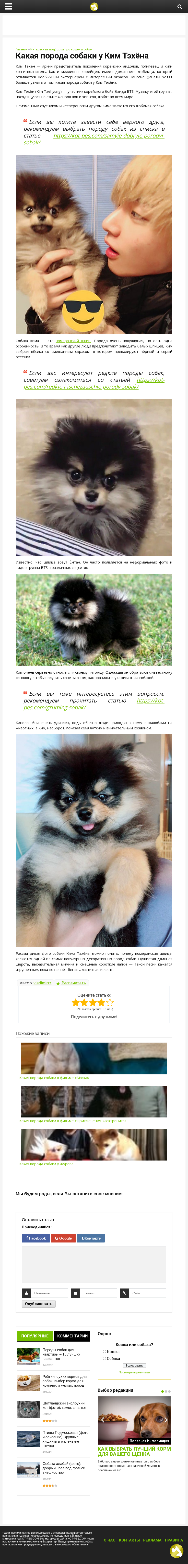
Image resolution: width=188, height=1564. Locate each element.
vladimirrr (42, 983)
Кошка (113, 1351)
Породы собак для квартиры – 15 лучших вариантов (61, 1354)
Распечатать (73, 983)
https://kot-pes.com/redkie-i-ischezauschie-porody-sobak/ (94, 383)
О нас (110, 1540)
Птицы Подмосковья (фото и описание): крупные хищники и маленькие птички (65, 1439)
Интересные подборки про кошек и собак (61, 49)
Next (166, 1420)
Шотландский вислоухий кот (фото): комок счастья (64, 1405)
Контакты (129, 1540)
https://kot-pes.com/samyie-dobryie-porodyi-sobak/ (94, 139)
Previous (102, 1420)
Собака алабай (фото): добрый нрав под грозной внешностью (64, 1467)
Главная (21, 49)
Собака (113, 1358)
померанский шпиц (73, 340)
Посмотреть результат (134, 1372)
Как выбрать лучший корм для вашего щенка (134, 1452)
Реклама (152, 1540)
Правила (174, 1540)
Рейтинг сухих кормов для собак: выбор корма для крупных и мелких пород (65, 1380)
